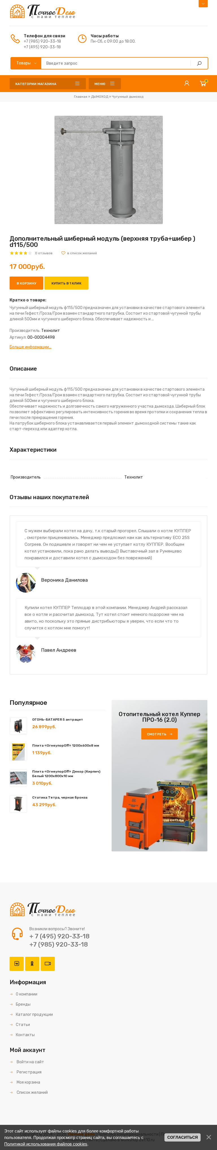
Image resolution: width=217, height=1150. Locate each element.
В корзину (26, 283)
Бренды (23, 1004)
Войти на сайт (30, 1062)
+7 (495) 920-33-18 (42, 47)
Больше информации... (30, 347)
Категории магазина (35, 84)
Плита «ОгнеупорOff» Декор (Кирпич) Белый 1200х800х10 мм (66, 773)
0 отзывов (44, 253)
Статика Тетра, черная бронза (59, 797)
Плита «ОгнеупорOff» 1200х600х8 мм (65, 745)
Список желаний (32, 1092)
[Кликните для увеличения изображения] (108, 170)
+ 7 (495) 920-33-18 (59, 936)
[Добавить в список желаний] (79, 253)
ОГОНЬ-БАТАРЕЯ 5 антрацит (57, 719)
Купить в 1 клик (66, 283)
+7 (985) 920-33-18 (42, 41)
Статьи (23, 1024)
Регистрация (29, 1072)
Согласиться (182, 1137)
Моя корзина (28, 1082)
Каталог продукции (34, 1014)
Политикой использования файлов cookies (45, 1144)
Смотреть (156, 734)
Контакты (25, 1034)
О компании (26, 994)
